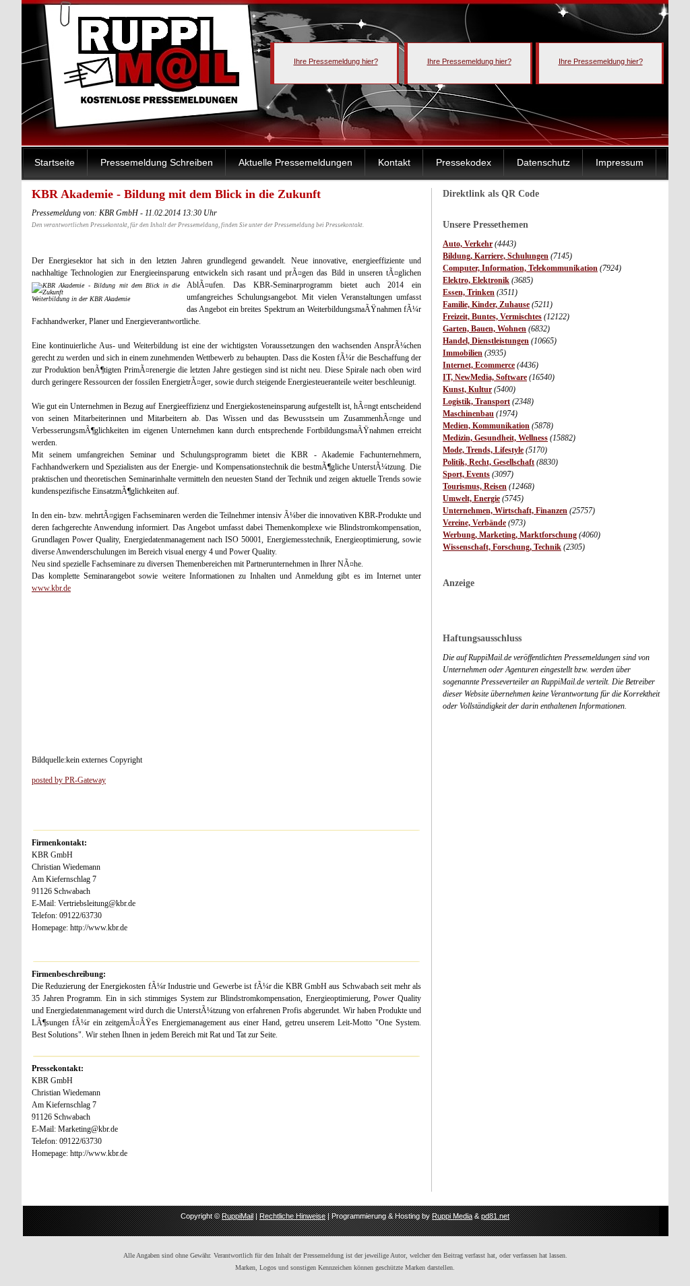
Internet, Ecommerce (479, 365)
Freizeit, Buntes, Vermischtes (492, 316)
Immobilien (462, 353)
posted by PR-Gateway (69, 780)
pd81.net (495, 1216)
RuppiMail (237, 1216)
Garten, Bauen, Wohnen (484, 328)
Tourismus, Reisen (475, 486)
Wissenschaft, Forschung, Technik (502, 547)
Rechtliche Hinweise (292, 1216)
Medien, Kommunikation (486, 425)
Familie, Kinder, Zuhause (486, 304)
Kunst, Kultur (467, 389)
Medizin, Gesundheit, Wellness (495, 438)
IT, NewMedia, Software (485, 377)
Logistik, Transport (476, 401)
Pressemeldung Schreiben (156, 162)
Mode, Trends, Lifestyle (483, 450)
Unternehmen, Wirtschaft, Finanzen (505, 510)
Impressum (620, 162)
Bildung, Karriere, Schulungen (495, 256)
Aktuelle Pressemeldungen (295, 162)
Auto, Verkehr (468, 244)
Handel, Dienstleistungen (486, 341)
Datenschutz (543, 162)
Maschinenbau (468, 413)
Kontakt (394, 162)
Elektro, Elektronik (476, 280)
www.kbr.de (51, 588)
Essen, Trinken (469, 292)
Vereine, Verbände (474, 522)
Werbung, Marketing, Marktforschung (510, 535)
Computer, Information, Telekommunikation (520, 268)
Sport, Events (466, 474)
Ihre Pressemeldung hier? (336, 61)
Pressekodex (463, 162)
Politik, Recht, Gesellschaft (488, 462)
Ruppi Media (452, 1216)
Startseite (54, 162)
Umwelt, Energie (471, 498)
